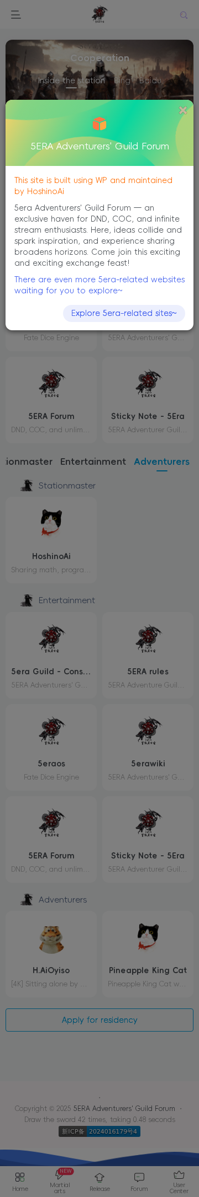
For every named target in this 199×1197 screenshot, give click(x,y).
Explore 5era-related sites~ (124, 313)
